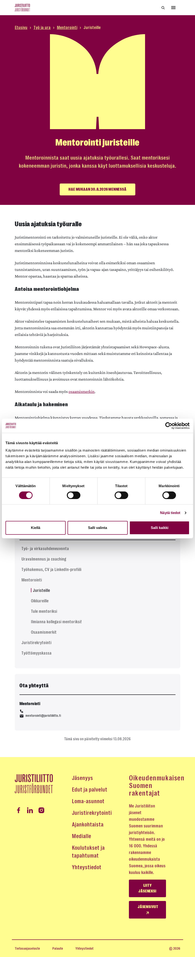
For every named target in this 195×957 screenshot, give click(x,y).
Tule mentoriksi (44, 611)
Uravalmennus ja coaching (43, 559)
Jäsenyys (82, 778)
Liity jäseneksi (147, 888)
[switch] (73, 495)
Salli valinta (97, 528)
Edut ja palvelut (89, 789)
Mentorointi (67, 27)
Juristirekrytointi (36, 642)
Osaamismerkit (44, 632)
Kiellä (35, 528)
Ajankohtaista (87, 824)
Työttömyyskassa (36, 653)
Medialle (81, 836)
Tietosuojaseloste (27, 948)
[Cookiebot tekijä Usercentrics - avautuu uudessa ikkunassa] (169, 425)
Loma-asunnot (88, 801)
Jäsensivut (148, 907)
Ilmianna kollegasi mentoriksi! (56, 621)
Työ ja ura (42, 27)
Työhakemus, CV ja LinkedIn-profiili (51, 569)
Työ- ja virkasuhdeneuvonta (45, 548)
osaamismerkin (81, 391)
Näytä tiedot (170, 513)
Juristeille (41, 590)
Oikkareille (40, 601)
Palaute (57, 948)
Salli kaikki (159, 528)
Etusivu (21, 27)
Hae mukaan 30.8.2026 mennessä (97, 189)
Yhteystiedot (86, 867)
